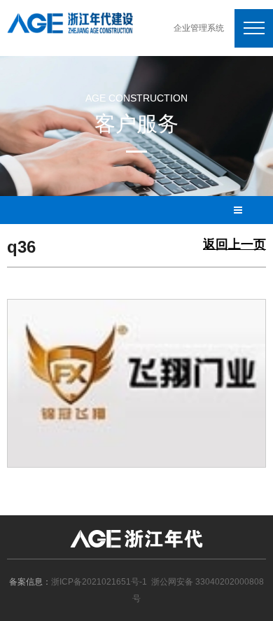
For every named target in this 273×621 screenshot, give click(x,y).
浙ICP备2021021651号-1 (99, 582)
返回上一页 (234, 244)
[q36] (136, 382)
